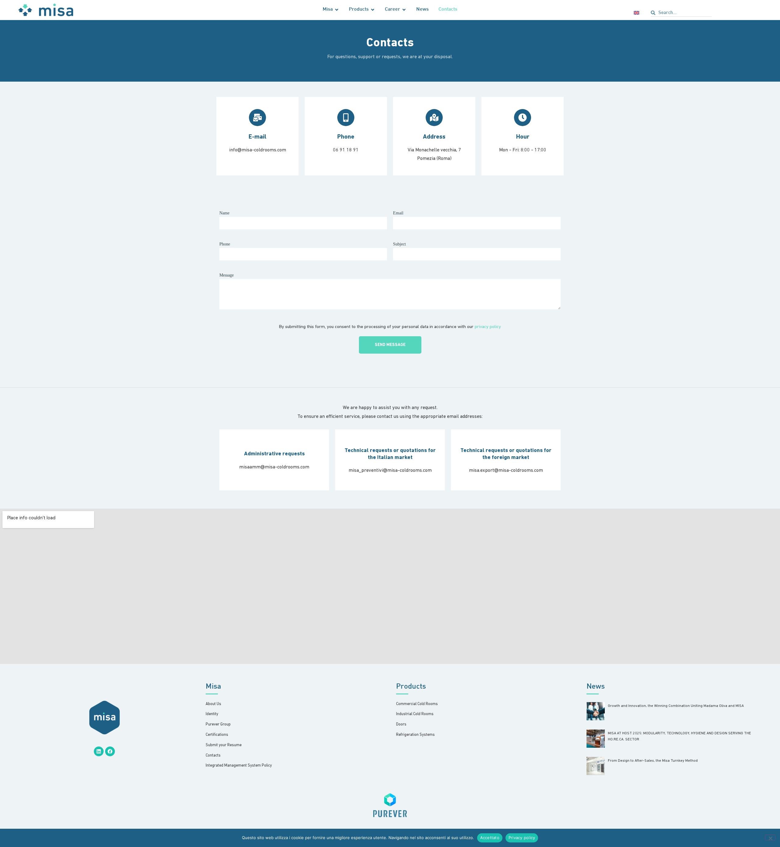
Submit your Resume (224, 745)
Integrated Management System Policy (239, 766)
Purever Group (218, 724)
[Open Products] (372, 9)
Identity (212, 714)
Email (398, 213)
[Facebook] (110, 751)
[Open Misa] (336, 9)
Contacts (213, 755)
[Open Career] (404, 9)
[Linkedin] (99, 751)
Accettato (489, 837)
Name (224, 213)
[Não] (770, 837)
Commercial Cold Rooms (417, 704)
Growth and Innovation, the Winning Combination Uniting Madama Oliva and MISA (676, 706)
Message (226, 275)
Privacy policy (522, 837)
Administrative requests (274, 454)
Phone (224, 244)
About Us (213, 704)
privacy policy (488, 327)
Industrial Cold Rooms (415, 714)
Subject (399, 244)
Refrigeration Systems (415, 735)
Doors (401, 724)
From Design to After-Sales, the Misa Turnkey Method (653, 761)
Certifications (217, 735)
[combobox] (681, 14)
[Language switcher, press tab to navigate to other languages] (637, 12)
